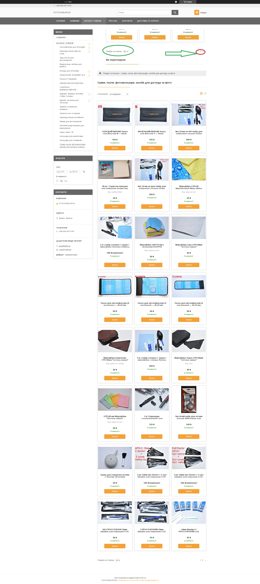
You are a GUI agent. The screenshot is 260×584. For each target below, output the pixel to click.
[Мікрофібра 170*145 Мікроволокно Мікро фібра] (189, 169)
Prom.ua (143, 578)
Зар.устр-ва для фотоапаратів (67, 59)
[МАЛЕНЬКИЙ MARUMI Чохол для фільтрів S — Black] (152, 114)
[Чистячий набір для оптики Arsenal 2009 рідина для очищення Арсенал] (189, 399)
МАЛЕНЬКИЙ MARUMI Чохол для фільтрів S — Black (152, 132)
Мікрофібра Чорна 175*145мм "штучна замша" (188, 359)
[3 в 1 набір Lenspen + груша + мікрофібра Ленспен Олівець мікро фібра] (115, 227)
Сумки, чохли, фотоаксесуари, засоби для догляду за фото (73, 145)
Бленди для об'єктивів (69, 71)
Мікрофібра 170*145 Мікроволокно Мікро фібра (189, 187)
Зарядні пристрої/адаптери (71, 83)
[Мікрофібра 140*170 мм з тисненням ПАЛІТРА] (152, 227)
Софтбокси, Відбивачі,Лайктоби (68, 88)
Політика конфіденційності (148, 580)
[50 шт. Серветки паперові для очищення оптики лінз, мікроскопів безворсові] (115, 169)
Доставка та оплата (148, 21)
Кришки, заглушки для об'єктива (69, 101)
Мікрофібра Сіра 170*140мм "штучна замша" (188, 246)
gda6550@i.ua (64, 246)
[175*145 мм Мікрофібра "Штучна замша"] (115, 399)
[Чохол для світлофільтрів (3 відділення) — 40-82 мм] (189, 286)
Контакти (127, 21)
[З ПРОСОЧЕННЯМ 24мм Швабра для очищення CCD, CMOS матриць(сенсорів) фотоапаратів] (152, 512)
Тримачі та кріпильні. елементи (68, 108)
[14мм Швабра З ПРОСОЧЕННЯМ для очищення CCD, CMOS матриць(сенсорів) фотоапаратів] (189, 512)
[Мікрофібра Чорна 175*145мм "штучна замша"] (189, 340)
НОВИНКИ (74, 21)
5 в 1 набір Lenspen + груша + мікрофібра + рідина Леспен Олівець (151, 360)
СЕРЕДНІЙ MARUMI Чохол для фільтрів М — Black (115, 132)
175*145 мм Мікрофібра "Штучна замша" (115, 417)
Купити (115, 148)
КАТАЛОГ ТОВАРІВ (92, 21)
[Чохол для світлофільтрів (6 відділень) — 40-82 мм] (115, 286)
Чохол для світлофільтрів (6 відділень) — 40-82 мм (115, 304)
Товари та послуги (111, 73)
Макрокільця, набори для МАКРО (71, 65)
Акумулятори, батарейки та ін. (72, 75)
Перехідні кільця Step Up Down (70, 52)
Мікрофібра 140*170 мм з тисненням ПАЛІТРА (152, 246)
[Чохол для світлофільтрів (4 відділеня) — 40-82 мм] (152, 286)
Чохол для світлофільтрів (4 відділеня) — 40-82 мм (152, 304)
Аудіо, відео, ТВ (66, 132)
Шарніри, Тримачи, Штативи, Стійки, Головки (71, 95)
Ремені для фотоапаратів (71, 121)
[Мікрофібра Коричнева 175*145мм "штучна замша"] (115, 340)
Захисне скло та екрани (70, 113)
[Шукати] (175, 12)
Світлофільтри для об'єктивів (72, 47)
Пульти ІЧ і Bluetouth (68, 79)
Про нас (113, 21)
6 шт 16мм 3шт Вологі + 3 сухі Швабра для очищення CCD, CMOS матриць (151, 477)
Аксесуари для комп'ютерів (71, 136)
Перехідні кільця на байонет (72, 117)
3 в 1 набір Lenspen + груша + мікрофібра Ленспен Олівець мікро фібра (115, 247)
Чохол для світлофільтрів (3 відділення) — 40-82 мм (189, 304)
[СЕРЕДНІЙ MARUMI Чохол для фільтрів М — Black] (115, 114)
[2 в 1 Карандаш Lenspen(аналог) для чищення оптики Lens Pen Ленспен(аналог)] (152, 399)
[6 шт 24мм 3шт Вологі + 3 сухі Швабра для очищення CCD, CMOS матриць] (189, 457)
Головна (60, 21)
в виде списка (205, 94)
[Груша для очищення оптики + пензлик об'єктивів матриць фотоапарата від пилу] (115, 457)
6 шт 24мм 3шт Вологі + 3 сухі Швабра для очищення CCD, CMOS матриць (188, 477)
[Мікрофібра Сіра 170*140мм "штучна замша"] (189, 227)
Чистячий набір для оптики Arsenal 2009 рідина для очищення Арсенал (188, 418)
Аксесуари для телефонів (71, 140)
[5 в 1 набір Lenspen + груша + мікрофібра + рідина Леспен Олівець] (152, 340)
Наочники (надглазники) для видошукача (72, 126)
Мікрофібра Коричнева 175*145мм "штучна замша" (115, 359)
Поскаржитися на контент (127, 580)
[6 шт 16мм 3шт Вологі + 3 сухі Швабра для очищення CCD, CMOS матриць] (152, 457)
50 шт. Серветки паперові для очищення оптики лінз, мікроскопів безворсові (115, 188)
